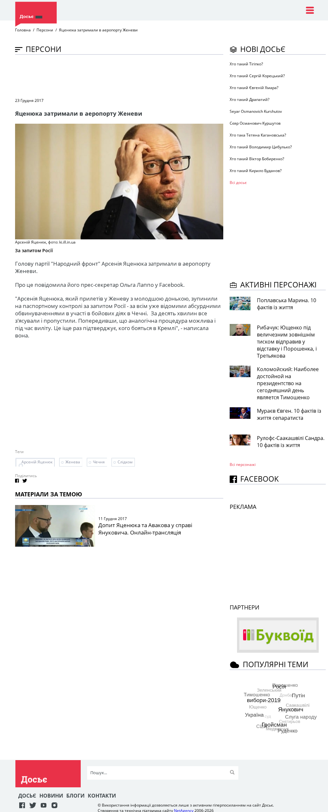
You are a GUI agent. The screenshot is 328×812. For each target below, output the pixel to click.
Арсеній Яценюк (37, 462)
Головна (23, 30)
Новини (51, 795)
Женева (72, 462)
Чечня (99, 462)
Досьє (27, 795)
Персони (45, 30)
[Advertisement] (131, 75)
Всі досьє (238, 182)
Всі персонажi (243, 464)
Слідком (125, 462)
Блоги (75, 795)
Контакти (102, 795)
